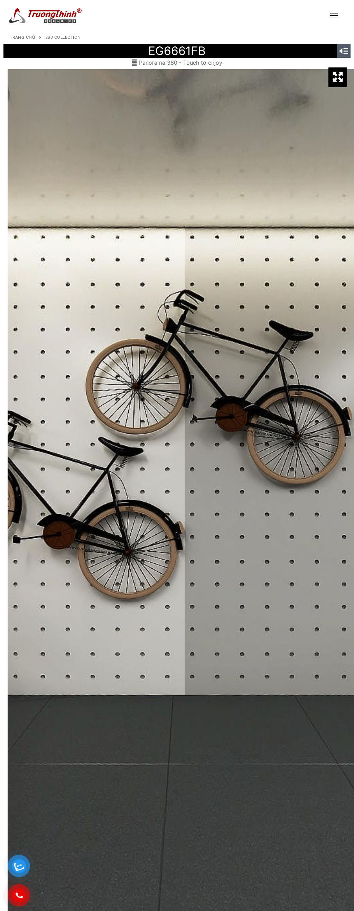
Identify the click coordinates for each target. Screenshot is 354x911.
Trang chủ (23, 37)
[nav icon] (334, 15)
